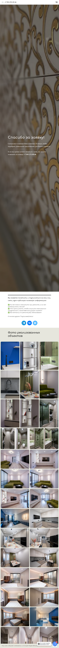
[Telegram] (24, 323)
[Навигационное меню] (57, 2)
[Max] (35, 323)
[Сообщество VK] (29, 323)
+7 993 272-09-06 (10, 2)
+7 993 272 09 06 (30, 154)
